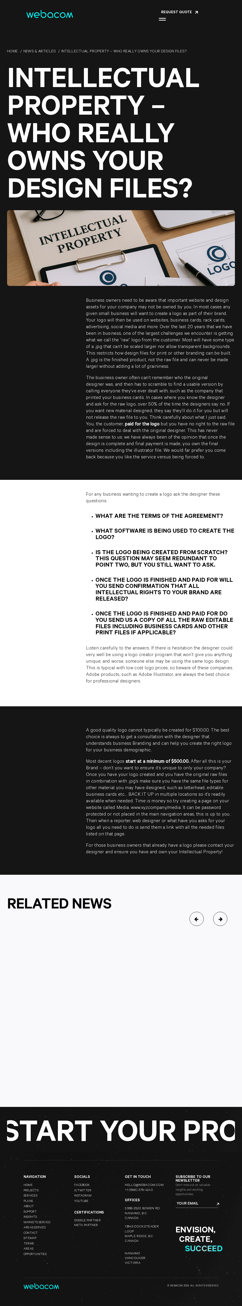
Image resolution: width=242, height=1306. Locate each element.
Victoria (132, 1263)
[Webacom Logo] (49, 12)
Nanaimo (132, 1254)
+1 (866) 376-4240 (139, 1190)
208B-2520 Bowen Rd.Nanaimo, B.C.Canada (142, 1213)
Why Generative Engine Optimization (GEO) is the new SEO (60, 1048)
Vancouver (135, 1258)
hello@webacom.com (144, 1185)
